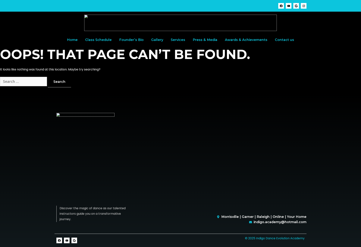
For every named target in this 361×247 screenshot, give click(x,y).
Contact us (284, 40)
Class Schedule (98, 40)
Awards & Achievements (246, 40)
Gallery (157, 40)
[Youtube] (288, 6)
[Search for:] (24, 82)
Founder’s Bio (131, 40)
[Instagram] (303, 6)
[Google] (296, 6)
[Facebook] (281, 6)
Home (72, 40)
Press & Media (205, 40)
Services (178, 40)
